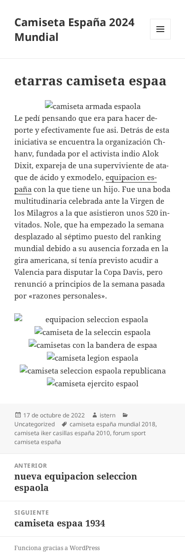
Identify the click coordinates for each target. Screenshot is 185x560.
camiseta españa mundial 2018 (112, 424)
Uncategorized (34, 424)
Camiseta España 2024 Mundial (74, 29)
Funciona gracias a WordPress (57, 548)
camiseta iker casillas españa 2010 (62, 433)
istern (107, 415)
